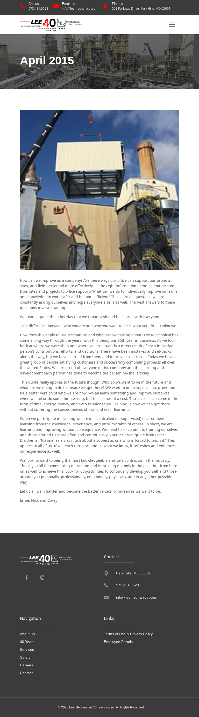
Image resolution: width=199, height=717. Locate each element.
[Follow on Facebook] (26, 577)
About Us (27, 634)
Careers (26, 665)
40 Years (27, 642)
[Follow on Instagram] (42, 577)
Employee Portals (118, 642)
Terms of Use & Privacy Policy (128, 634)
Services (27, 650)
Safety (25, 657)
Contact (26, 673)
